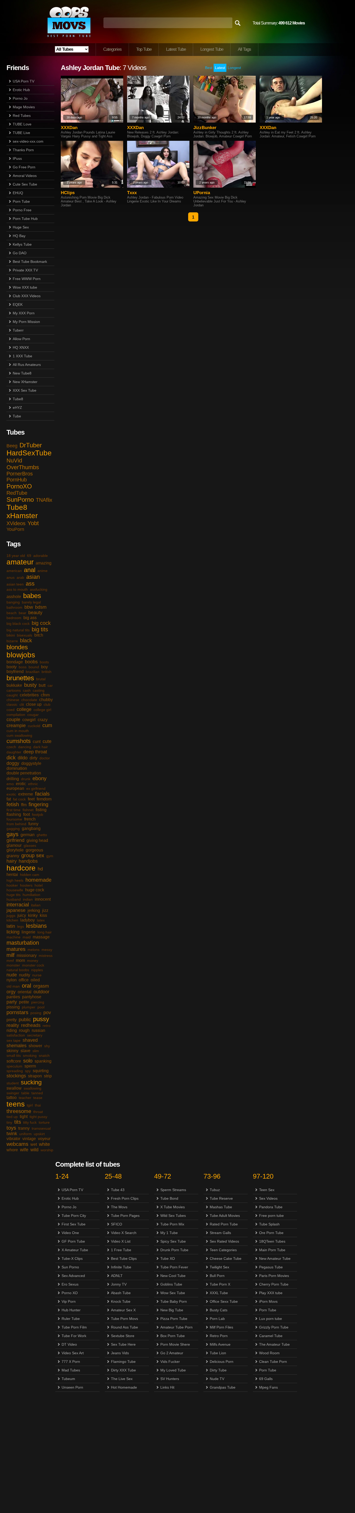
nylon (11, 980)
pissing (13, 1007)
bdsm (41, 607)
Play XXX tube (270, 1293)
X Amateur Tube (75, 1250)
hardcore (21, 868)
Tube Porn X (220, 1284)
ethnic (33, 784)
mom (20, 960)
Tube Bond (169, 1198)
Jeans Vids (120, 1353)
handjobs (28, 861)
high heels (14, 880)
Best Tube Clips (124, 1258)
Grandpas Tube (222, 1387)
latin (10, 926)
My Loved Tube (173, 1370)
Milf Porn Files (221, 1327)
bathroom (14, 607)
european (15, 788)
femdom (44, 799)
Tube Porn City (74, 1215)
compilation (15, 715)
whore (12, 1150)
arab (20, 577)
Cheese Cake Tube (225, 1258)
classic (11, 704)
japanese (15, 910)
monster (13, 965)
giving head (37, 840)
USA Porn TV (23, 81)
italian (36, 905)
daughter (13, 752)
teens (15, 1104)
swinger (12, 1093)
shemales (16, 1045)
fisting (41, 810)
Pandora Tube (270, 1207)
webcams (17, 1144)
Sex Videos (268, 1198)
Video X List (120, 1241)
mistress (45, 955)
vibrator (13, 1138)
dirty (33, 758)
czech (11, 747)
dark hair (40, 747)
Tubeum (68, 1379)
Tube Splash (269, 1224)
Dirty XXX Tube (123, 1370)
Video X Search (123, 1233)
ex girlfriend (35, 788)
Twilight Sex (219, 1267)
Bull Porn (217, 1276)
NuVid (14, 460)
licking (12, 931)
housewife (14, 890)
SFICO (116, 1224)
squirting (41, 1071)
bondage (14, 662)
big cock (41, 623)
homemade (38, 880)
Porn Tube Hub (25, 219)
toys (11, 1128)
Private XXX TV (25, 270)
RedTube (16, 493)
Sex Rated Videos (224, 1241)
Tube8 (18, 399)
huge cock (34, 890)
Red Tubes (22, 115)
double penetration (23, 773)
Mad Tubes (71, 1370)
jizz (45, 910)
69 (29, 556)
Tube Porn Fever (174, 1267)
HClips (68, 192)
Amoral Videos (25, 176)
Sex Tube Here (123, 1344)
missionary (27, 955)
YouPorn (15, 529)
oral (26, 985)
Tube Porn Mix (172, 1224)
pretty (11, 1020)
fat (8, 799)
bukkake (14, 685)
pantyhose (31, 997)
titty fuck (30, 1122)
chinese (12, 700)
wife (24, 1149)
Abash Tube (121, 1293)
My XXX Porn (24, 313)
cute (47, 741)
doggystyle (31, 763)
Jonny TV (119, 1284)
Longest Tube (211, 49)
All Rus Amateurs (27, 365)
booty (11, 667)
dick (11, 757)
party (11, 1002)
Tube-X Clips (72, 1258)
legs (20, 926)
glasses (30, 845)
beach (11, 613)
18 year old (15, 556)
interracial (17, 904)
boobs (31, 661)
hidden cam (29, 875)
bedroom (13, 618)
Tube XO (167, 1258)
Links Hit (167, 1387)
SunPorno (20, 499)
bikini (10, 635)
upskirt (39, 1134)
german (28, 834)
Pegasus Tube (271, 1267)
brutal (40, 679)
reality (12, 1025)
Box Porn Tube (172, 1336)
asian (33, 577)
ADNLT (117, 1276)
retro (46, 1026)
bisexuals (24, 635)
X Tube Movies (172, 1207)
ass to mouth (17, 589)
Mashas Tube (221, 1207)
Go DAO (20, 253)
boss (23, 667)
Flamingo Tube (123, 1361)
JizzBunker (204, 127)
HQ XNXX (21, 347)
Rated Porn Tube (224, 1224)
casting (38, 690)
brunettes (20, 678)
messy (47, 950)
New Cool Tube (173, 1276)
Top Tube (144, 49)
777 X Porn (71, 1361)
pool (40, 1007)
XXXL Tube (219, 1293)
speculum (14, 1066)
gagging (13, 829)
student (12, 1083)
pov (47, 1012)
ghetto (42, 835)
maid (27, 937)
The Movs (119, 1207)
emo (10, 784)
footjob (37, 814)
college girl (42, 710)
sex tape (13, 1040)
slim (35, 1051)
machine (13, 937)
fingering (38, 804)
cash (27, 690)
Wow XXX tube (25, 287)
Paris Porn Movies (274, 1276)
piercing (37, 1002)
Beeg (11, 445)
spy (28, 1071)
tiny (9, 1122)
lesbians (36, 926)
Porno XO (70, 1293)
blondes (17, 647)
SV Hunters (169, 1379)
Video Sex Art (73, 1353)
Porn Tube (21, 201)
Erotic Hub (21, 90)
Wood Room (269, 1353)
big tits (40, 629)
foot (26, 814)
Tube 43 (117, 1190)
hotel (39, 885)
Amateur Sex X (123, 1310)
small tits (13, 1055)
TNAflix (44, 500)
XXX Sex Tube (24, 390)
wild (34, 1149)
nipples (37, 970)
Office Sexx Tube (224, 1301)
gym (49, 856)
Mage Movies (24, 107)
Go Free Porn (24, 167)
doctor (45, 758)
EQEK (18, 304)
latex (41, 920)
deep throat (35, 751)
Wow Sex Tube (172, 1293)
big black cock (18, 623)
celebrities (29, 695)
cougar (33, 715)
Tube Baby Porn (173, 1301)
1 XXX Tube (22, 356)
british (46, 672)
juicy (21, 915)
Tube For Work (74, 1336)
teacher (25, 1098)
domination (16, 768)
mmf (10, 960)
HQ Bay (19, 236)
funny (33, 824)
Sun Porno (70, 1267)
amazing (43, 563)
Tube (17, 416)
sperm (30, 1066)
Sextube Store (122, 1336)
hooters (26, 885)
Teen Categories (223, 1250)
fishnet (28, 810)
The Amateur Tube (274, 1344)
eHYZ (17, 407)
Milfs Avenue (220, 1344)
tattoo (11, 1097)
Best (208, 68)
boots (44, 662)
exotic (11, 794)
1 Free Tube (121, 1250)
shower (35, 1046)
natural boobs (17, 970)
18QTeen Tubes (272, 1241)
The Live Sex (122, 1379)
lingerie (28, 932)
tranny (24, 1128)
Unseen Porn (72, 1387)
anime (42, 571)
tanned (37, 1093)
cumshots (18, 741)
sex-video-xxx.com (28, 141)
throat (38, 1112)
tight (24, 1116)
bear (22, 613)
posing (35, 1013)
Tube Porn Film (74, 1327)
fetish (12, 804)
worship (47, 1150)
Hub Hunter (71, 1310)
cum (47, 725)
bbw (28, 607)
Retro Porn (219, 1336)
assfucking (38, 589)
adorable (40, 556)
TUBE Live (21, 133)
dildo (23, 757)
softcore (13, 1061)
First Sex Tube (74, 1224)
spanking (43, 1061)
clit (21, 704)
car (50, 685)
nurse (37, 975)
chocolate (29, 700)
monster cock (33, 965)
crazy (43, 719)
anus (10, 577)
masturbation (22, 942)
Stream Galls (220, 1233)
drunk (25, 779)
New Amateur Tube (275, 1258)
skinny (12, 1050)
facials (42, 794)
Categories (112, 49)
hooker (12, 885)
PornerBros (19, 473)
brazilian (33, 672)
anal (29, 569)
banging (13, 602)
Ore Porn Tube (271, 1233)
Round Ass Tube (124, 1327)
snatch (44, 1055)
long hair (44, 932)
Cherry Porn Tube (273, 1284)
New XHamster (25, 382)
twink (11, 1133)
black (26, 640)
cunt (37, 741)
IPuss (17, 158)
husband (13, 899)
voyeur (44, 1138)
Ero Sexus (70, 1284)
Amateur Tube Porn (176, 1327)
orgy (11, 991)
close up (34, 704)
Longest (234, 68)
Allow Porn (21, 339)
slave (25, 1050)
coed (10, 710)
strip (48, 1076)
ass (30, 583)
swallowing (32, 1088)
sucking (31, 1082)
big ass (30, 617)
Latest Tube (176, 49)
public (25, 1019)
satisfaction (15, 1035)
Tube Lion (218, 1353)
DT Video (69, 1344)
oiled (35, 980)
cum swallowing (19, 735)
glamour (14, 845)
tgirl (30, 1105)
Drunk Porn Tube (174, 1250)
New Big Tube (171, 1310)
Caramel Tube (270, 1336)
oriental (24, 992)
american (14, 571)
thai (38, 1105)
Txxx (132, 192)
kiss (43, 915)
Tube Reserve (221, 1198)
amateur (20, 562)
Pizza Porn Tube (173, 1319)
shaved (30, 1040)
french (30, 819)
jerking (34, 910)
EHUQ (18, 193)
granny (12, 856)
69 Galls (266, 1379)
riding (11, 1030)
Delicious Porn (221, 1361)
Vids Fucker (170, 1361)
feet (31, 799)
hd (40, 869)
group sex (32, 855)
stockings (16, 1075)
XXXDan (69, 127)
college (24, 709)
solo (27, 1061)
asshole (13, 596)
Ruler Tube (71, 1319)
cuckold (34, 726)
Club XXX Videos (27, 296)
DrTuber (30, 445)
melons (34, 950)
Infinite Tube (121, 1267)
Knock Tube (120, 1301)
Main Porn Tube (272, 1250)
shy (47, 1046)
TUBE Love (22, 124)
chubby (46, 699)
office (24, 980)
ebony (39, 778)
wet (33, 1144)
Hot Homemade (124, 1387)
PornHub (16, 479)
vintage (29, 1138)
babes (32, 596)
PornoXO (19, 486)
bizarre (12, 641)
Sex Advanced (73, 1276)
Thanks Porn (23, 150)
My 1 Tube (169, 1233)
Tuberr (18, 330)
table (25, 1093)
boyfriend (15, 671)
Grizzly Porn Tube (273, 1327)
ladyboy (27, 920)
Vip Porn (69, 1301)
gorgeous (34, 850)
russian (38, 1030)
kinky (33, 915)
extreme (25, 794)
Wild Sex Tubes (173, 1215)
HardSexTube (29, 453)
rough (24, 1030)
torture (44, 1122)
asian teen (15, 584)
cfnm (45, 695)
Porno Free (22, 210)
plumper (28, 1007)
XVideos (15, 523)
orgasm (41, 986)
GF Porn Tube (73, 1241)
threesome (18, 1111)
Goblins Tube (171, 1284)
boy (44, 667)
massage (41, 937)
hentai (12, 874)
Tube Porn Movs (124, 1319)
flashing (13, 814)
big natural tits (18, 630)
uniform (25, 1134)
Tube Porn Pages (125, 1215)
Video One (70, 1233)
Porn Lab (217, 1319)
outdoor (41, 991)
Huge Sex (21, 227)
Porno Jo (20, 98)
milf (10, 955)
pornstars (17, 1012)
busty (30, 685)
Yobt (33, 523)
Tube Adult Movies (225, 1215)
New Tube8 (22, 373)
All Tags (244, 49)
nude (11, 974)
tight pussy (38, 1117)
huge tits (13, 895)
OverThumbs (22, 467)
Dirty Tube (218, 1370)
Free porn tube (271, 1215)
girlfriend (15, 840)
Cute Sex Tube (25, 184)
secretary (34, 1035)
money (32, 960)
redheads (31, 1025)
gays (12, 834)
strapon (35, 1076)
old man (13, 986)
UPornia (201, 192)
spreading (14, 1071)
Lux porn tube (270, 1319)
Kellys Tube (22, 244)
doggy (12, 763)
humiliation (31, 895)
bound (34, 667)
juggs (10, 915)
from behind (16, 824)
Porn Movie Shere (175, 1344)
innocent (43, 899)
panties (13, 997)
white (44, 1144)
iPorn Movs (268, 1301)
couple (13, 719)
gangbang (31, 828)
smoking (30, 1055)
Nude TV (217, 1379)
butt (42, 685)
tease (37, 1098)
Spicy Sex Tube (173, 1241)
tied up (12, 1117)
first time (13, 810)
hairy (11, 861)
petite (24, 1002)
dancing (24, 747)
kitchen (12, 920)
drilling (12, 779)
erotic (21, 783)
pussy (41, 1018)
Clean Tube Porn (273, 1361)
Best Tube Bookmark (30, 261)
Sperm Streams (173, 1190)
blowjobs (20, 655)
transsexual (41, 1128)
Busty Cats (218, 1310)
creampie (16, 725)
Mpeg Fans (268, 1387)
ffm (24, 805)
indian (28, 899)
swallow (14, 1088)
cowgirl (29, 719)
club (47, 704)
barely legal (31, 602)
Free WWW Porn (27, 279)
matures (15, 949)
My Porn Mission (26, 322)
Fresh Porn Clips (125, 1198)
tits (17, 1122)
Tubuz (215, 1190)
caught (12, 695)
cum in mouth (17, 731)
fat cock (19, 799)
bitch (38, 635)
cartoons (13, 690)
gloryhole (15, 850)
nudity (24, 975)
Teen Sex (266, 1190)
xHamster (22, 516)
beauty (35, 612)
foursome (14, 819)
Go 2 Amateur (171, 1353)
